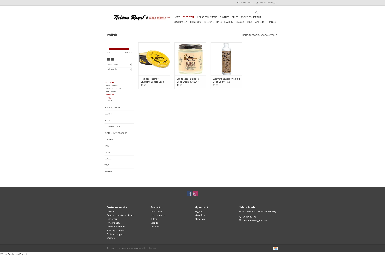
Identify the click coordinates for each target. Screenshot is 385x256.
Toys (249, 21)
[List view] (112, 60)
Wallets (259, 21)
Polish (275, 35)
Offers (154, 218)
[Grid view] (108, 60)
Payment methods (116, 226)
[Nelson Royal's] (140, 17)
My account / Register (269, 2)
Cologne (208, 21)
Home (177, 17)
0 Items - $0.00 (246, 2)
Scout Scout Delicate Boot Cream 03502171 (188, 80)
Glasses (240, 21)
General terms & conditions (120, 215)
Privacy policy (113, 222)
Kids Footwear (111, 91)
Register (199, 211)
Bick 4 (110, 101)
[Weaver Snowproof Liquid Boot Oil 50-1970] (226, 59)
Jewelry (228, 21)
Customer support (116, 234)
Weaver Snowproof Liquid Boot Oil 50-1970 (226, 80)
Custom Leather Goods (187, 21)
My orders (200, 215)
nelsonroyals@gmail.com (255, 220)
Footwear (188, 17)
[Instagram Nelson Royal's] (195, 193)
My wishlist (200, 218)
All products (156, 211)
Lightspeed (151, 248)
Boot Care (265, 35)
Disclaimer (112, 218)
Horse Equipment (207, 17)
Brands (271, 21)
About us (111, 211)
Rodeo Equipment (251, 17)
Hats (219, 21)
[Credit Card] (275, 248)
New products (158, 215)
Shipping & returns (116, 230)
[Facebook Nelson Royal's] (189, 193)
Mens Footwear (112, 86)
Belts (235, 17)
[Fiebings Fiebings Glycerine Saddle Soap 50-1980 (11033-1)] (154, 59)
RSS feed (155, 226)
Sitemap (111, 237)
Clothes (224, 17)
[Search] (256, 12)
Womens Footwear (113, 89)
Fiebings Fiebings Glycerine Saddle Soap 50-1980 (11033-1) (152, 80)
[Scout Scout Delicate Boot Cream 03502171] (190, 59)
